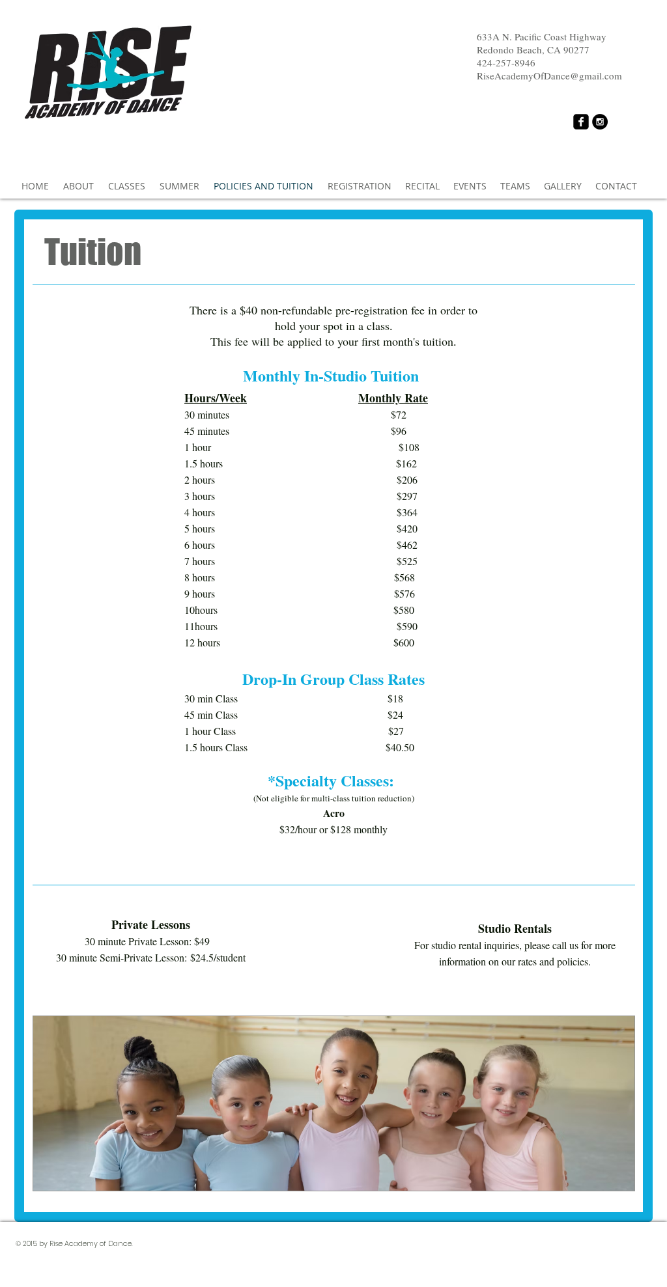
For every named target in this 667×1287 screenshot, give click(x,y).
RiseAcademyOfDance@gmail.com (549, 75)
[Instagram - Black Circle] (600, 122)
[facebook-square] (581, 122)
